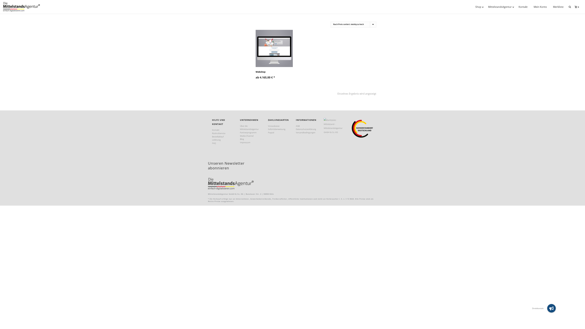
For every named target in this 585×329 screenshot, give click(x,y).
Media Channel (247, 135)
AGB (298, 126)
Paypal (271, 132)
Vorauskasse (273, 126)
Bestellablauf (218, 136)
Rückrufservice (218, 133)
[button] (551, 308)
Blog (242, 139)
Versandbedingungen (305, 132)
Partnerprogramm (248, 132)
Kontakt (215, 130)
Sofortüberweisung (276, 129)
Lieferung (216, 139)
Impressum (245, 142)
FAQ (214, 143)
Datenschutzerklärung (306, 129)
